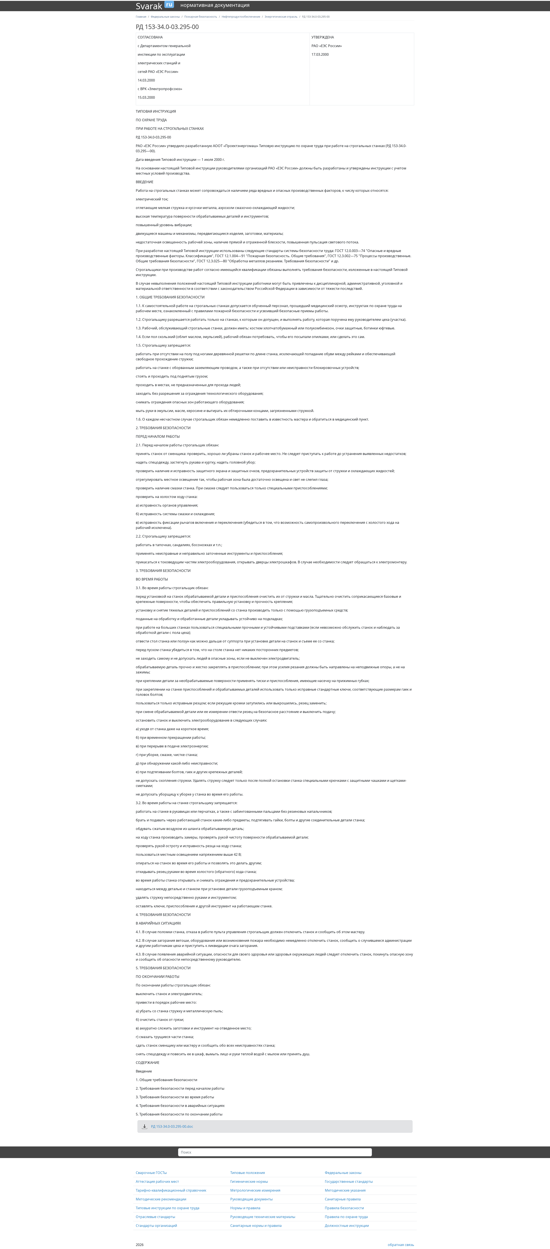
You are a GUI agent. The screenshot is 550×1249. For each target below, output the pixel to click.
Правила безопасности (344, 1208)
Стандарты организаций (156, 1225)
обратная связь (401, 1244)
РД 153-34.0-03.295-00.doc (172, 1126)
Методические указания (345, 1190)
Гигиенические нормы (249, 1181)
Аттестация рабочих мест (157, 1181)
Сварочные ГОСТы (151, 1172)
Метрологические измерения (255, 1190)
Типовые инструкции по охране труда (167, 1208)
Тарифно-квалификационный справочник (171, 1190)
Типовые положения (247, 1172)
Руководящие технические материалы (262, 1216)
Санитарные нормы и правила (256, 1225)
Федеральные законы (343, 1172)
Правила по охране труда (346, 1216)
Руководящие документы (251, 1199)
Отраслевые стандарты (155, 1216)
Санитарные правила (343, 1199)
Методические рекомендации (161, 1199)
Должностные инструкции (347, 1225)
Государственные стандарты (349, 1181)
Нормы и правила (245, 1208)
